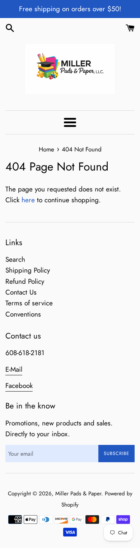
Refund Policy (24, 281)
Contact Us (21, 292)
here (28, 200)
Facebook (19, 385)
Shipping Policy (27, 270)
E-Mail (13, 369)
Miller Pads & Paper (78, 494)
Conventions (23, 314)
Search (15, 259)
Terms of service (29, 303)
